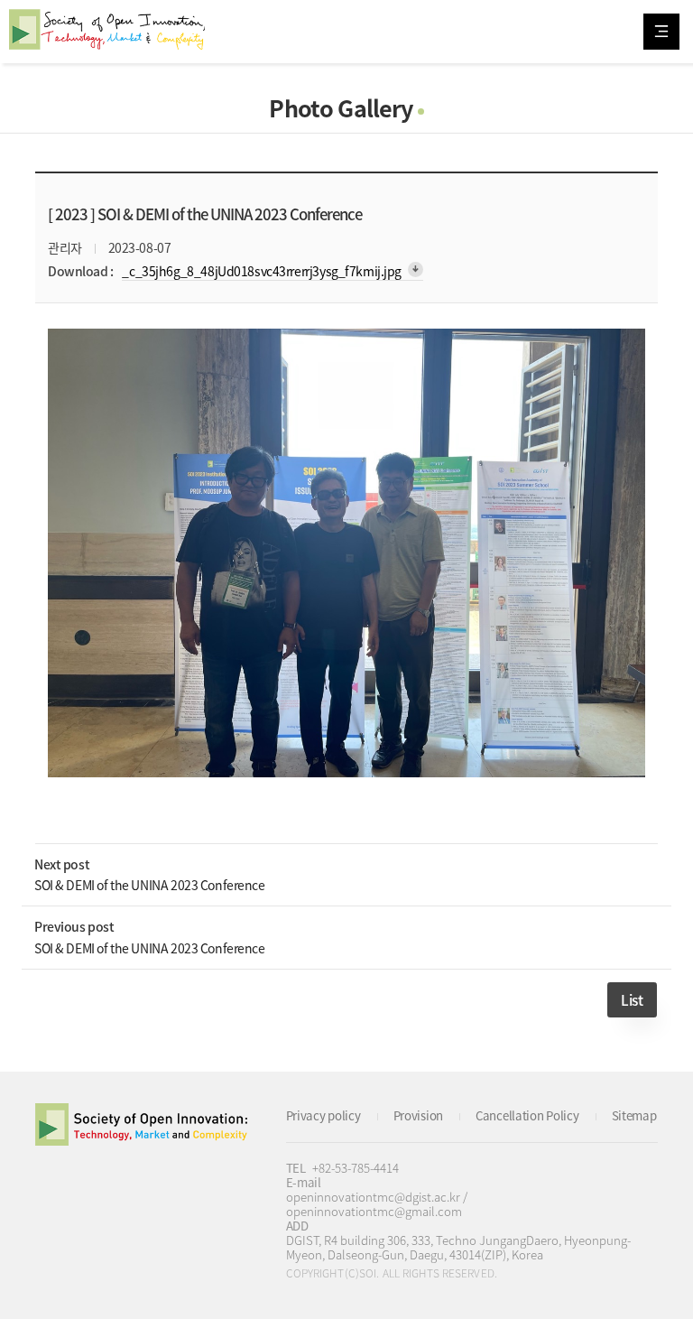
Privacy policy (323, 1115)
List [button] (631, 999)
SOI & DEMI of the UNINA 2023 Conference (149, 885)
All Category (661, 32)
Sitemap (634, 1115)
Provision (418, 1115)
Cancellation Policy (527, 1115)
